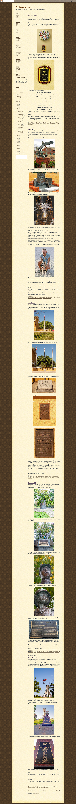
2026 (18, 102)
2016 (18, 141)
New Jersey (18, 48)
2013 (18, 145)
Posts (18, 155)
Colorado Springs (56, 785)
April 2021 (20, 122)
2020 (18, 135)
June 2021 (20, 120)
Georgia (17, 25)
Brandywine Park (46, 651)
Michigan (17, 39)
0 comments (30, 296)
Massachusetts (18, 38)
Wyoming (17, 71)
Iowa (16, 31)
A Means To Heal (23, 6)
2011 (18, 148)
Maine (17, 35)
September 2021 (21, 115)
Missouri (17, 42)
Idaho (17, 27)
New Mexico (18, 49)
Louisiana (17, 34)
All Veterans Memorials (35, 785)
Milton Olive (56, 651)
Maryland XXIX (20, 127)
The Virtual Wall (18, 96)
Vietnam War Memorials (47, 298)
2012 (18, 147)
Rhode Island (18, 59)
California (17, 19)
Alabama (17, 15)
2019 (18, 136)
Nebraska (17, 45)
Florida (17, 24)
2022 (18, 108)
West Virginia (18, 69)
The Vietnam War (46, 122)
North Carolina (18, 52)
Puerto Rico (18, 75)
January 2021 (20, 134)
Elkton (37, 122)
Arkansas (17, 18)
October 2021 (20, 114)
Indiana (17, 30)
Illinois (17, 29)
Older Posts (58, 790)
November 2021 (21, 112)
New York (17, 50)
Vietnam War (52, 477)
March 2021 (20, 124)
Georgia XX (20, 128)
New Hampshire (18, 47)
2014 (18, 144)
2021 (18, 109)
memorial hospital (41, 476)
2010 (18, 149)
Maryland (17, 37)
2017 (18, 139)
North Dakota (18, 53)
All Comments (20, 158)
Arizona (17, 17)
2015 (18, 142)
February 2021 (20, 125)
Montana (17, 44)
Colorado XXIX (20, 132)
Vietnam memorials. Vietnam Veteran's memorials (48, 123)
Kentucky (17, 33)
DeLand (32, 476)
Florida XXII (20, 130)
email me (21, 92)
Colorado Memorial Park (48, 785)
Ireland (17, 74)
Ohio (16, 54)
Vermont (17, 66)
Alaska (17, 16)
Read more (17, 87)
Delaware (17, 23)
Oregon (17, 56)
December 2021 (21, 111)
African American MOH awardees (36, 651)
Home (44, 790)
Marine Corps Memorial (32, 786)
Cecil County (33, 122)
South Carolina (18, 60)
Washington (18, 68)
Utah (16, 64)
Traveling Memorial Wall (54, 122)
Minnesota (17, 40)
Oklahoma (17, 55)
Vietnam (37, 123)
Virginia (17, 67)
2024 (18, 105)
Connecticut (18, 22)
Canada (17, 72)
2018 (18, 138)
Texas (17, 63)
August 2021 (20, 117)
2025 (18, 104)
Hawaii (17, 26)
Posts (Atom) (36, 793)
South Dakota (18, 61)
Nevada (17, 46)
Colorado (17, 20)
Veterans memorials (31, 123)
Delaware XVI (20, 131)
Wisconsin (17, 70)
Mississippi (17, 41)
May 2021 (20, 121)
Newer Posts (30, 790)
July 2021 (20, 118)
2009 (18, 151)
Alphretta (32, 297)
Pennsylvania (18, 57)
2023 (18, 107)
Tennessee (17, 62)
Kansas (17, 32)
